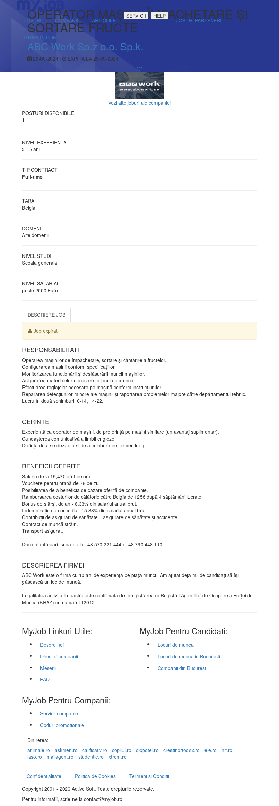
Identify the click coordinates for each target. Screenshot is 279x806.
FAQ (45, 679)
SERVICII (136, 15)
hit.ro (226, 749)
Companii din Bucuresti (182, 667)
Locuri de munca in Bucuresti (189, 656)
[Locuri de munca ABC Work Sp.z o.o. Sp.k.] (139, 85)
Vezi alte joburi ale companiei (139, 102)
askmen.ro (66, 749)
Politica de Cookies (95, 776)
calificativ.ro (94, 749)
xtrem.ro (118, 756)
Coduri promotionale (62, 725)
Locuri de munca (176, 644)
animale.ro (38, 749)
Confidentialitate (44, 776)
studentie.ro (91, 756)
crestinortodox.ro (181, 749)
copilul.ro (121, 749)
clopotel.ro (147, 749)
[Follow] (139, 68)
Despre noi (52, 644)
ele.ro (210, 749)
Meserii (48, 667)
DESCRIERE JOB (46, 314)
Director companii (59, 656)
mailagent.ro (60, 756)
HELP (159, 15)
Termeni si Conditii (149, 776)
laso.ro (34, 756)
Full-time (32, 176)
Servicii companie (59, 713)
